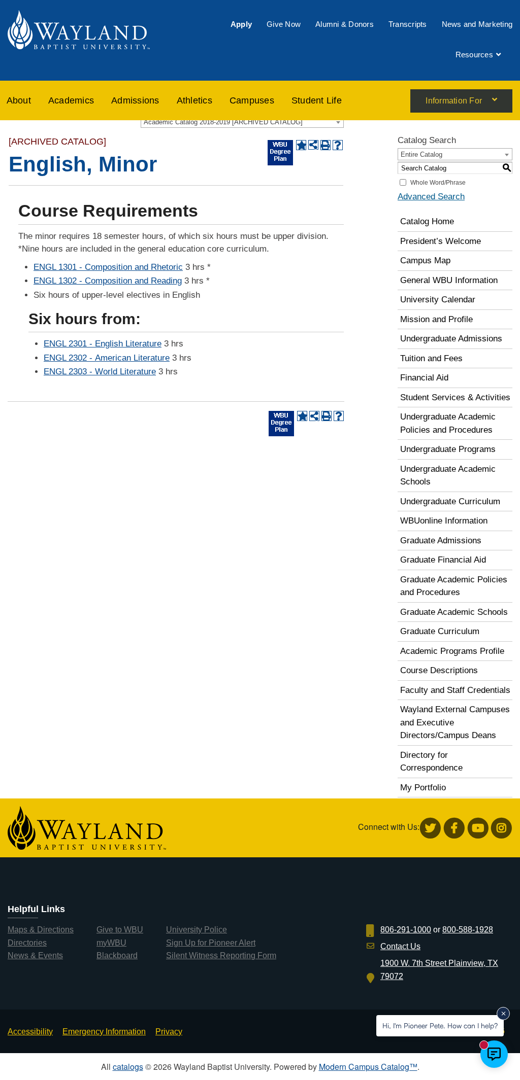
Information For (454, 101)
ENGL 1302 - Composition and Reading (108, 281)
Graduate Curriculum (439, 631)
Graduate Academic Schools (454, 612)
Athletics (194, 100)
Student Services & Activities (455, 397)
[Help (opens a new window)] (338, 145)
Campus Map (425, 260)
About (19, 100)
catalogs (128, 1066)
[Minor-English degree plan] (280, 152)
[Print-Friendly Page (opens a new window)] (325, 145)
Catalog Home (427, 221)
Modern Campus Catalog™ (368, 1066)
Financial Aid (424, 377)
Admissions (135, 100)
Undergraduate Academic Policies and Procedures (448, 423)
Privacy (168, 1031)
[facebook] (454, 828)
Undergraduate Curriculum (450, 501)
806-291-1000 (405, 929)
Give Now (284, 24)
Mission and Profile (436, 319)
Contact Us (400, 946)
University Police (196, 929)
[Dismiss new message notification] (503, 1013)
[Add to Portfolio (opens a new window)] (301, 145)
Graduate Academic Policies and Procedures (453, 586)
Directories (27, 942)
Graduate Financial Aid (443, 560)
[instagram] (501, 828)
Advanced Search (431, 196)
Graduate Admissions (440, 540)
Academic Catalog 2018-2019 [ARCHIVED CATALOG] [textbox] (223, 122)
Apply (241, 24)
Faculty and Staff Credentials (455, 690)
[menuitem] (241, 24)
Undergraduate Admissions (451, 338)
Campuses (252, 100)
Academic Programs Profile (452, 651)
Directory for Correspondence (431, 761)
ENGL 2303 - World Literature (100, 371)
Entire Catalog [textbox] (421, 154)
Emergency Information (104, 1031)
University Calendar (437, 299)
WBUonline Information (444, 521)
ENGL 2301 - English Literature (102, 344)
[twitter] (430, 828)
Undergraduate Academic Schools (448, 475)
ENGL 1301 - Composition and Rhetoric (108, 267)
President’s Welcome (440, 241)
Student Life (316, 100)
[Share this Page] (313, 145)
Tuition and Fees (431, 358)
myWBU (111, 942)
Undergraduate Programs (448, 449)
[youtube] (478, 828)
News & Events (35, 955)
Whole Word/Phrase (438, 182)
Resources (474, 54)
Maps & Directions (41, 929)
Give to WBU (119, 929)
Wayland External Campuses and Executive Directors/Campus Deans (455, 722)
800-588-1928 (467, 929)
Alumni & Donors (344, 24)
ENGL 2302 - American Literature (107, 358)
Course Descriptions (439, 670)
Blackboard (117, 955)
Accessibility (30, 1031)
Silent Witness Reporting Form (221, 955)
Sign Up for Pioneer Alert (210, 942)
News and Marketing (477, 24)
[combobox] (242, 122)
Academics (71, 100)
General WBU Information (449, 280)
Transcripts (407, 24)
